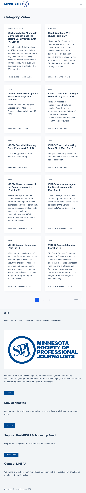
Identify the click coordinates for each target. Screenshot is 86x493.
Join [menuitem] (20, 320)
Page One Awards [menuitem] (42, 320)
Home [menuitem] (6, 320)
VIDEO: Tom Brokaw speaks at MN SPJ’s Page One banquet (23, 96)
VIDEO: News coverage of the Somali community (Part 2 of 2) (62, 187)
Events (10, 29)
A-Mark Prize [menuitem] (56, 320)
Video (21, 29)
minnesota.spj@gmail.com (18, 475)
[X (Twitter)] (8, 313)
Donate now (11, 455)
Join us (9, 393)
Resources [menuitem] (29, 320)
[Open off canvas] (81, 4)
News (16, 29)
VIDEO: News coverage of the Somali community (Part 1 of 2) (22, 187)
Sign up (9, 425)
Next (76, 300)
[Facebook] (5, 313)
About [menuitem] (13, 320)
